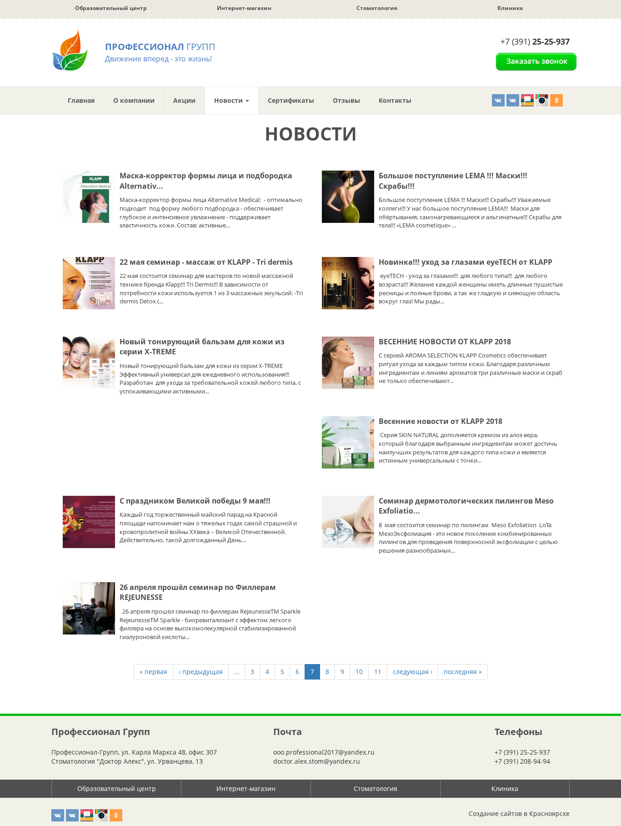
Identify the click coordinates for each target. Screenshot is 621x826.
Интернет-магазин (244, 8)
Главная (81, 100)
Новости (229, 100)
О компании (134, 100)
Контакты (395, 100)
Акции (184, 100)
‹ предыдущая (201, 671)
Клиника (510, 8)
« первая (153, 671)
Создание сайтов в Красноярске (519, 813)
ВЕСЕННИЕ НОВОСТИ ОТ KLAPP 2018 (445, 342)
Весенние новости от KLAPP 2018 (440, 421)
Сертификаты (291, 100)
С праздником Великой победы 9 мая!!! (195, 501)
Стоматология (376, 8)
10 (359, 671)
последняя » (463, 671)
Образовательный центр (111, 8)
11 (377, 671)
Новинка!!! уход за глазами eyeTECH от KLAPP (465, 262)
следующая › (412, 671)
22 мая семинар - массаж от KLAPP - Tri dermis (206, 262)
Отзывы (346, 100)
